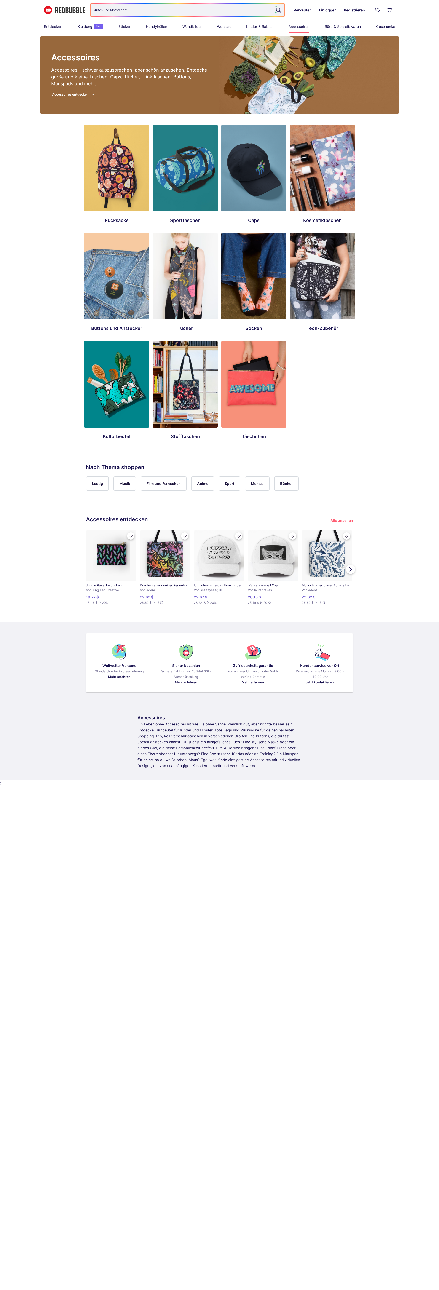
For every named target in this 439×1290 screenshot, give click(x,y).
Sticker (124, 26)
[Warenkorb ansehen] (389, 10)
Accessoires (299, 26)
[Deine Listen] (377, 10)
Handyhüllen (156, 26)
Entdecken (53, 26)
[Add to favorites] (130, 536)
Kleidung (89, 26)
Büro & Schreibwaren (343, 26)
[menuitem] (53, 26)
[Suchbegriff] (278, 10)
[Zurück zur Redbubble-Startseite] (64, 10)
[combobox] (187, 10)
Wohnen (224, 26)
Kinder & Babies (259, 26)
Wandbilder (192, 26)
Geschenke (385, 26)
